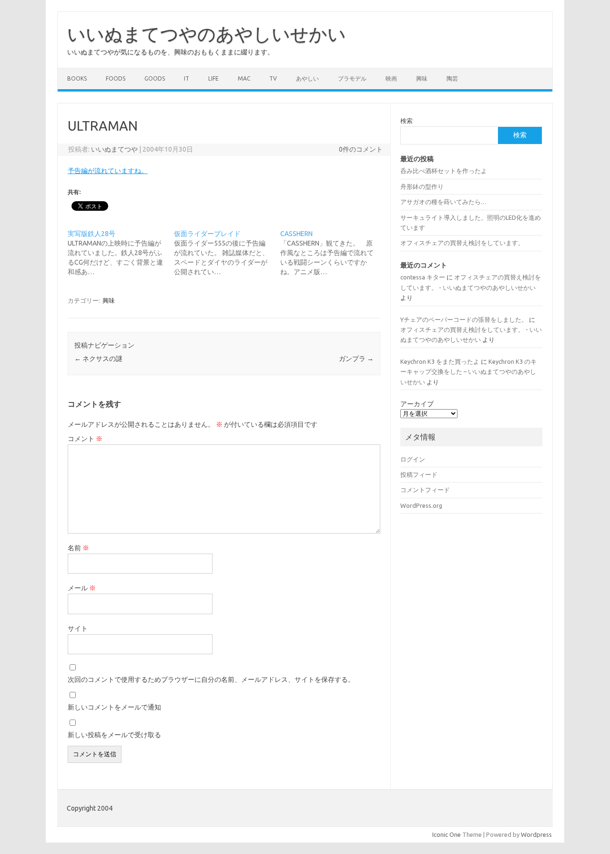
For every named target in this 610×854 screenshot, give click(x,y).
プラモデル (352, 78)
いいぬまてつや (114, 149)
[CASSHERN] (333, 253)
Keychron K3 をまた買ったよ (439, 361)
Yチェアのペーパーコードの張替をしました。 (464, 319)
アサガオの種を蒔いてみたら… (443, 201)
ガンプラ (356, 358)
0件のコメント (361, 149)
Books (77, 78)
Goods (154, 78)
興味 (421, 78)
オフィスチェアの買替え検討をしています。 (462, 242)
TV (273, 78)
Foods (115, 78)
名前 (78, 548)
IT (186, 78)
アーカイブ (417, 404)
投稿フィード (418, 474)
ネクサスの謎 (98, 358)
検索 (406, 120)
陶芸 (452, 78)
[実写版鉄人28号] (121, 253)
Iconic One (446, 834)
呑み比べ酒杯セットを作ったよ (443, 170)
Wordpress (536, 834)
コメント (85, 438)
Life (213, 78)
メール (82, 588)
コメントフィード (425, 489)
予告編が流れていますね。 (108, 171)
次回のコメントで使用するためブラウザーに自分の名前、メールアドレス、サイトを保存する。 (211, 679)
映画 (391, 78)
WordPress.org (421, 505)
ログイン (412, 459)
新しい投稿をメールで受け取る (114, 735)
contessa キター (422, 277)
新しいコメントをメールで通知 (114, 707)
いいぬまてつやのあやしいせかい (206, 34)
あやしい (307, 78)
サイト (78, 628)
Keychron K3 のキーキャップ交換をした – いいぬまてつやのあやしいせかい (468, 371)
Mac (244, 78)
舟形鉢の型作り (422, 186)
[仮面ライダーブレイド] (227, 253)
